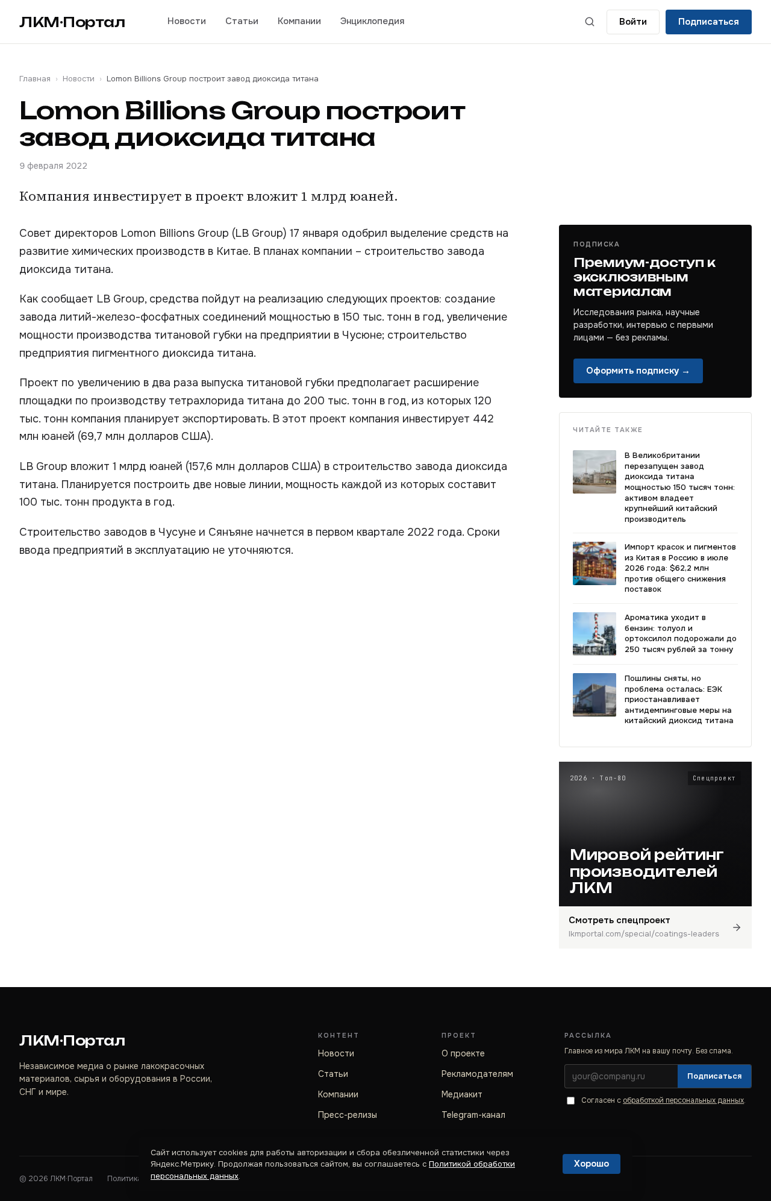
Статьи (241, 21)
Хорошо (591, 1164)
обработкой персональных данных (683, 1100)
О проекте (463, 1053)
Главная (35, 79)
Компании (299, 21)
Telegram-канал (473, 1114)
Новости (186, 21)
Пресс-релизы (347, 1114)
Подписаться (708, 22)
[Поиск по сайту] (590, 22)
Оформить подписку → (638, 371)
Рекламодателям (477, 1073)
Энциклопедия (372, 21)
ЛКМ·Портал (72, 22)
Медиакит (462, 1094)
